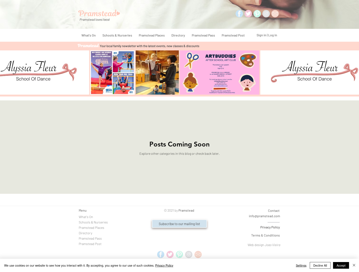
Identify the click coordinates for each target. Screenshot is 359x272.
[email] (198, 254)
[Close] (354, 265)
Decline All (320, 265)
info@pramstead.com (264, 216)
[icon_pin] (257, 13)
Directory (85, 233)
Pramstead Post (90, 244)
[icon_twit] (248, 13)
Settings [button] (301, 265)
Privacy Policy (270, 227)
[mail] (275, 13)
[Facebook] (239, 13)
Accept (341, 265)
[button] (179, 224)
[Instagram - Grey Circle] (266, 13)
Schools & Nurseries (93, 222)
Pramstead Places (91, 227)
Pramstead (186, 210)
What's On (86, 217)
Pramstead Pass (90, 238)
